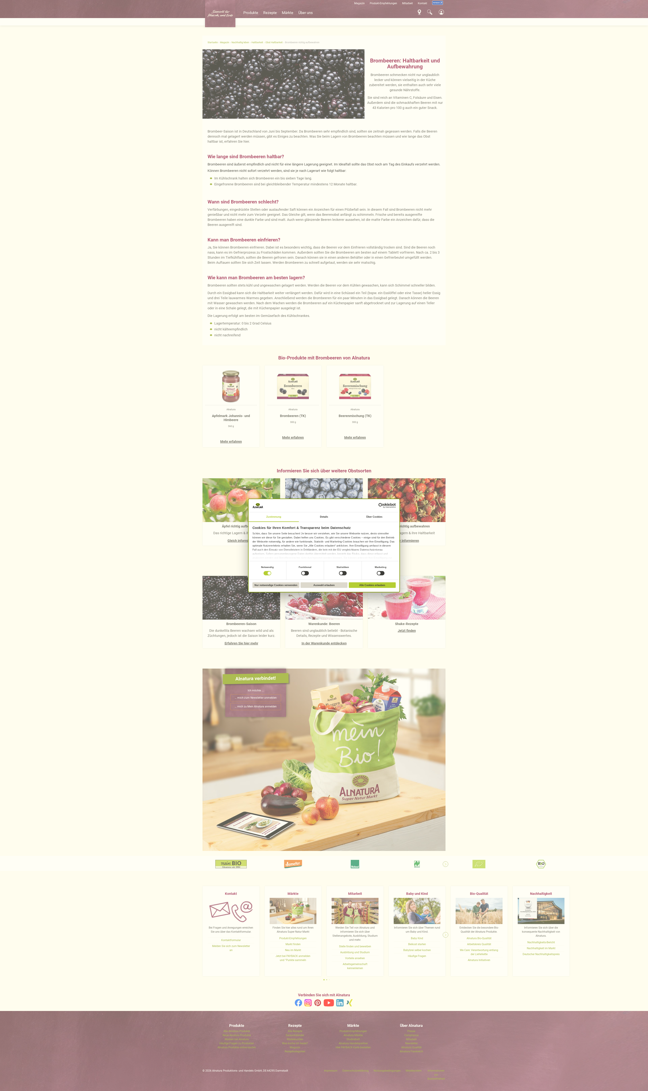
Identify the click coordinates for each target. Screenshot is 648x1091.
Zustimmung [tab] (273, 516)
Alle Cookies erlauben (372, 585)
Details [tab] (324, 516)
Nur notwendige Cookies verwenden (275, 585)
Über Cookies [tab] (374, 516)
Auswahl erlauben (324, 585)
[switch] (305, 573)
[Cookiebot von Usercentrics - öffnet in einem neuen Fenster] (381, 505)
